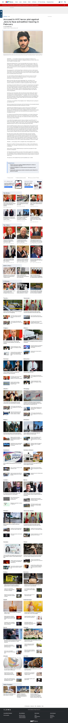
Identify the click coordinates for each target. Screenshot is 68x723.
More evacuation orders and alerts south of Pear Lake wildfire (36, 316)
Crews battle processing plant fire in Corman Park (12, 464)
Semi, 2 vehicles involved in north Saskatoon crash (16, 468)
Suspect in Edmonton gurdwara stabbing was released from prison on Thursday (21, 696)
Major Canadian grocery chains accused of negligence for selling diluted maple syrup (36, 276)
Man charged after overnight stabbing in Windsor (11, 525)
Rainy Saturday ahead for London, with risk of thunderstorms (14, 498)
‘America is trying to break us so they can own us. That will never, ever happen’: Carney (22, 260)
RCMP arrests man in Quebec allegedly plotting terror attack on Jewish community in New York (23, 165)
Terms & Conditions (22, 716)
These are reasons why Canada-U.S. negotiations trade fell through (8, 241)
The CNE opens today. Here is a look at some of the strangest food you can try (9, 291)
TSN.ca (36, 717)
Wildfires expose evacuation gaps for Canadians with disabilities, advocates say (16, 561)
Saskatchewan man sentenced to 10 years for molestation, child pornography (16, 444)
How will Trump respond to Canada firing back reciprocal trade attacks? (36, 260)
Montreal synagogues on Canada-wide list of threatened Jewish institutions (23, 168)
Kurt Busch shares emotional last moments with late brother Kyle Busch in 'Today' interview (12, 641)
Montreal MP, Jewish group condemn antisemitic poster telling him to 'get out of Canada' (24, 171)
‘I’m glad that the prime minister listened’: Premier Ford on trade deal (22, 241)
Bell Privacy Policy (22, 715)
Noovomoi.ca (52, 716)
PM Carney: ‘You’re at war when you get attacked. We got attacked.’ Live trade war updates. (9, 204)
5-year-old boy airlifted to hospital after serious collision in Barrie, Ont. (16, 567)
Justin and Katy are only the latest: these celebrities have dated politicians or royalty (22, 291)
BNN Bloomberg (37, 716)
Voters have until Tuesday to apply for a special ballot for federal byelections (12, 585)
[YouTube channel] (8, 709)
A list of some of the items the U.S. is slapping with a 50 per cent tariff (23, 203)
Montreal (5, 16)
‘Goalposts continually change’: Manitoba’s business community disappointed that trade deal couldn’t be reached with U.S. (33, 403)
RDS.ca (51, 717)
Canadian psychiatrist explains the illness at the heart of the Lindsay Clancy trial (35, 219)
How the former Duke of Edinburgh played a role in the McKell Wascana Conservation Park (12, 434)
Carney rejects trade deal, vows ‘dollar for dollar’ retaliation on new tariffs (22, 218)
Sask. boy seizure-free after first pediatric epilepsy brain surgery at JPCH (16, 474)
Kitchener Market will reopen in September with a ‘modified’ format (36, 444)
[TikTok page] (6, 709)
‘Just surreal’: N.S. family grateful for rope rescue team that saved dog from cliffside (11, 403)
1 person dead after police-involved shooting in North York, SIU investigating (12, 312)
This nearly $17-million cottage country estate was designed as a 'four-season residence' (36, 291)
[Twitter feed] (4, 709)
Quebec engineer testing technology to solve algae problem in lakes (14, 383)
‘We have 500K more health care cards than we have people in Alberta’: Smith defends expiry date (12, 556)
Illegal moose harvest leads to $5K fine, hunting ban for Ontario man (36, 468)
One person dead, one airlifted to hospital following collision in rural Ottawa (36, 346)
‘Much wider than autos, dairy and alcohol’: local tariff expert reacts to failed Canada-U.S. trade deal (33, 494)
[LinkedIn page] (10, 709)
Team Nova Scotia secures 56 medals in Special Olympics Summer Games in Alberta (15, 413)
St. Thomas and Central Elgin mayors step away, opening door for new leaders (11, 494)
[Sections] (3, 2)
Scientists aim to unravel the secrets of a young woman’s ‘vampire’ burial (9, 276)
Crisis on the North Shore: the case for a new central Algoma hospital (32, 464)
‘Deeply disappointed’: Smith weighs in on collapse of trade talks (15, 347)
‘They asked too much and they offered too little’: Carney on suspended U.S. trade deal (36, 241)
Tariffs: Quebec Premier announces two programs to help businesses (11, 373)
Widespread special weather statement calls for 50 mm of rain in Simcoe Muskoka (36, 499)
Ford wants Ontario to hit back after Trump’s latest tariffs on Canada (36, 203)
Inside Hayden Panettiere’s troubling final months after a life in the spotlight (32, 613)
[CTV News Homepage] (9, 2)
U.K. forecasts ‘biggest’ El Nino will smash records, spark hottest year (12, 669)
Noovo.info (52, 715)
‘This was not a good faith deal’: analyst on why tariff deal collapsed (8, 260)
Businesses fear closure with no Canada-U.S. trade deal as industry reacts (9, 218)
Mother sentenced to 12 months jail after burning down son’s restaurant (23, 276)
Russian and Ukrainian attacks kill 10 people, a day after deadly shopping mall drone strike (33, 556)
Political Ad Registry (22, 717)
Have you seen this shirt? (28, 372)
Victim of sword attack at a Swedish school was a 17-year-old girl (36, 560)
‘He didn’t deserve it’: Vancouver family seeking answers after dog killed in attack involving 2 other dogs (36, 696)
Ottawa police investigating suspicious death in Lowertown (33, 342)
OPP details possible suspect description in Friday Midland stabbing (36, 505)
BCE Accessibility (6, 715)
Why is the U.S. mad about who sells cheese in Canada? (9, 695)
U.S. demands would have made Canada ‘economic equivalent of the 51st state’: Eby (32, 312)
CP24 (35, 715)
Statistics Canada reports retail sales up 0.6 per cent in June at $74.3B (32, 585)
